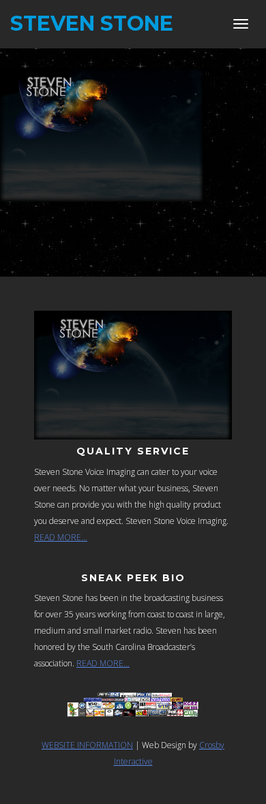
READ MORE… (60, 537)
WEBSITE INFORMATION (87, 745)
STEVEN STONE (91, 23)
